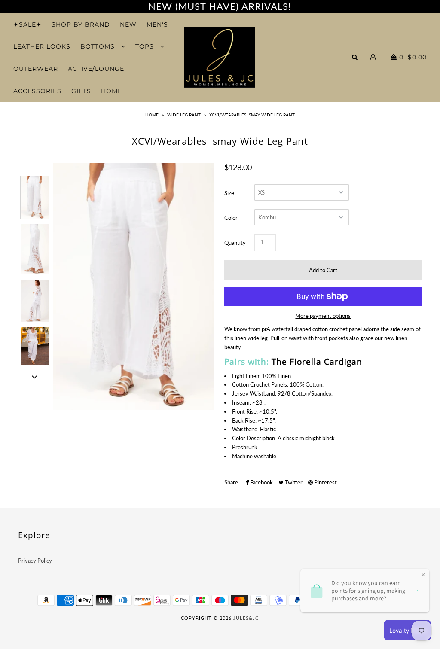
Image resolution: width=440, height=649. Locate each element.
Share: (231, 482)
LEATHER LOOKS (41, 46)
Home (152, 114)
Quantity (235, 242)
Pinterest (325, 482)
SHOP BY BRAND (81, 24)
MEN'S (157, 24)
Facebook (261, 482)
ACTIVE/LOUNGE (96, 69)
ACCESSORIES (37, 91)
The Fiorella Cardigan (317, 361)
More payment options (323, 315)
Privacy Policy (35, 560)
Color (231, 217)
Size (229, 192)
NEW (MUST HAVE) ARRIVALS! (219, 6)
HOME (111, 91)
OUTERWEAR (35, 69)
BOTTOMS (98, 46)
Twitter (293, 482)
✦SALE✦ (27, 24)
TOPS (145, 46)
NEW (128, 24)
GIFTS (81, 91)
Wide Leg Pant (184, 114)
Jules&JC (246, 618)
